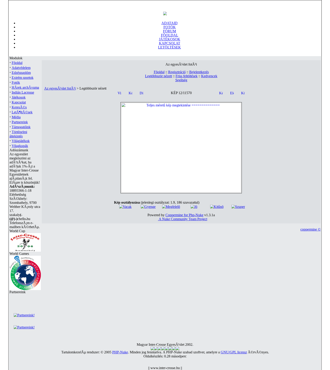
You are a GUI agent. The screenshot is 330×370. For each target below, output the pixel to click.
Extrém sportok (22, 77)
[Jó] (194, 207)
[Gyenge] (148, 207)
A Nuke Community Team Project (182, 219)
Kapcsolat (19, 102)
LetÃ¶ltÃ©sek (22, 112)
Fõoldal (17, 63)
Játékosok (19, 97)
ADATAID (169, 23)
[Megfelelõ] (171, 207)
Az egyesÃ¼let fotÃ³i (60, 88)
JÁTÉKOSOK (169, 39)
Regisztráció (177, 72)
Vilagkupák (20, 146)
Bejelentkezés (199, 72)
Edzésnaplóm (21, 73)
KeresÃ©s (19, 107)
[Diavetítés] (141, 93)
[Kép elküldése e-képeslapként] (221, 93)
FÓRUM (169, 31)
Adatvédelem (21, 68)
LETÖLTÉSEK (169, 47)
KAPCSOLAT (169, 43)
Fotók (16, 82)
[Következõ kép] (243, 93)
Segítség (181, 80)
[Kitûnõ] (217, 207)
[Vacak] (125, 207)
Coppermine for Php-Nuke (184, 215)
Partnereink (20, 122)
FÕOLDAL (169, 35)
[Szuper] (238, 207)
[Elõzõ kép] (232, 93)
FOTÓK (169, 27)
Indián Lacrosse (23, 92)
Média (16, 117)
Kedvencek (209, 76)
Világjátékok (21, 141)
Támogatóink (21, 127)
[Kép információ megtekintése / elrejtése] (130, 93)
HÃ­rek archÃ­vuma (25, 87)
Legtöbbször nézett (158, 76)
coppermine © (310, 229)
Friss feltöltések (187, 76)
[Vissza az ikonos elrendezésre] (119, 93)
